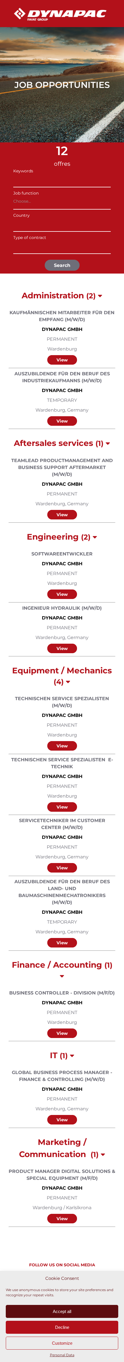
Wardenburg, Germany (62, 410)
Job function (26, 193)
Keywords (23, 171)
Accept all (62, 1311)
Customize (62, 1343)
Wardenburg (62, 349)
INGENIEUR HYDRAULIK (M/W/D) (62, 608)
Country (21, 215)
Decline (62, 1327)
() (60, 295)
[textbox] (60, 223)
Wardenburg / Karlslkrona (62, 1207)
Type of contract (29, 237)
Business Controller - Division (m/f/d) (62, 993)
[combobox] (62, 202)
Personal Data (62, 1355)
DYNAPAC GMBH (62, 329)
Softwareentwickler (62, 554)
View (62, 360)
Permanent (62, 339)
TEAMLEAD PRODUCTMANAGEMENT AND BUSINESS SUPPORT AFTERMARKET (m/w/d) (62, 467)
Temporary (62, 400)
